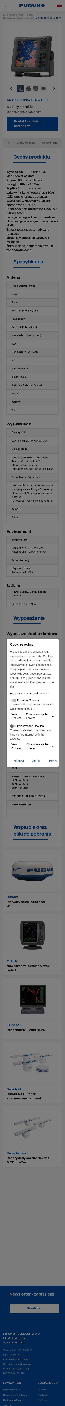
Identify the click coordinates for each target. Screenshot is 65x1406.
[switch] (13, 726)
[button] (32, 716)
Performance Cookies (30, 726)
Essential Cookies (28, 700)
